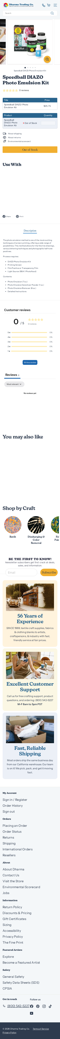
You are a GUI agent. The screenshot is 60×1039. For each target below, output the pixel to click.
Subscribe (49, 572)
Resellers (9, 855)
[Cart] (48, 5)
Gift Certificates (14, 919)
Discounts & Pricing (17, 913)
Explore (8, 957)
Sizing (7, 925)
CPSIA (7, 988)
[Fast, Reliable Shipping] (30, 729)
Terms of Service (41, 1029)
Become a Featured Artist (21, 962)
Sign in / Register (15, 800)
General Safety (13, 977)
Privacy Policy (13, 936)
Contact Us (11, 875)
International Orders (17, 849)
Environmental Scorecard (21, 887)
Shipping (9, 843)
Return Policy (12, 907)
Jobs (6, 893)
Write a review (30, 362)
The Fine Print (13, 942)
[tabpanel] (30, 404)
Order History (13, 805)
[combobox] (30, 13)
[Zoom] (47, 59)
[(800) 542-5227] (42, 5)
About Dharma (13, 869)
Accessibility (12, 931)
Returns (8, 837)
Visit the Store (13, 881)
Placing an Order (15, 826)
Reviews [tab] (12, 375)
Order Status (12, 831)
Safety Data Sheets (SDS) (21, 982)
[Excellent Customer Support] (30, 665)
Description (30, 230)
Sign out (9, 811)
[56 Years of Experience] (30, 597)
